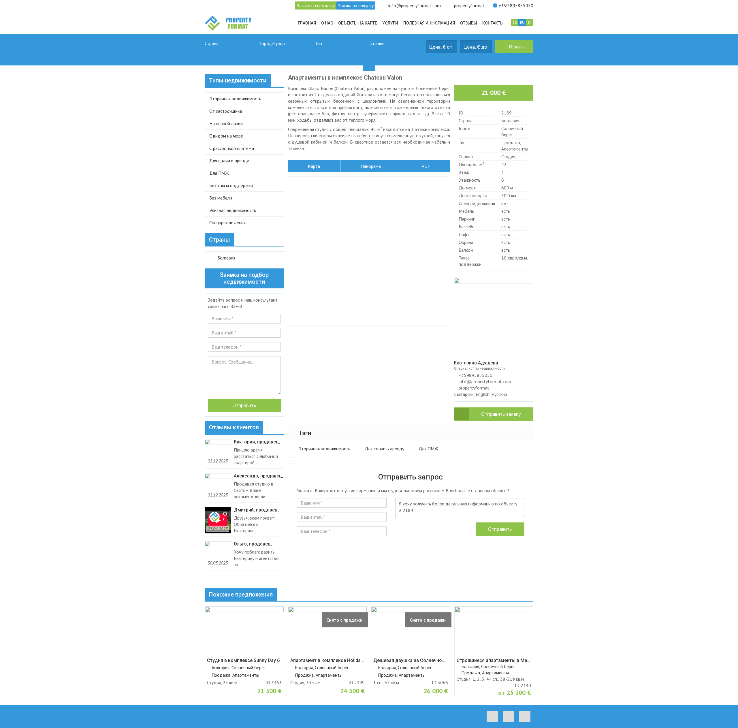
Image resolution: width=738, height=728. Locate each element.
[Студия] (397, 53)
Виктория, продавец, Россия (257, 442)
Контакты (493, 23)
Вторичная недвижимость (324, 449)
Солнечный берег (248, 667)
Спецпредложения (227, 222)
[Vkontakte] (510, 716)
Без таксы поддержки (231, 185)
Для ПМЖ (428, 449)
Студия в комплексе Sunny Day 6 (243, 660)
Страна (212, 43)
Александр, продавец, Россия (258, 476)
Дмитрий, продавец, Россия (256, 510)
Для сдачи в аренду (384, 449)
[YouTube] (526, 716)
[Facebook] (494, 716)
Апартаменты (514, 149)
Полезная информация (429, 23)
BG (515, 22)
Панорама (371, 166)
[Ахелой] (286, 53)
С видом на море (226, 136)
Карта (314, 166)
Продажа (510, 142)
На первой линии (226, 123)
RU (522, 22)
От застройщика (225, 111)
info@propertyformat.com (414, 5)
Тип (318, 43)
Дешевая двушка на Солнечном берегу (410, 660)
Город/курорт (273, 43)
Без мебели (220, 198)
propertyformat (469, 5)
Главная (307, 23)
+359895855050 (475, 375)
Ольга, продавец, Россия (253, 544)
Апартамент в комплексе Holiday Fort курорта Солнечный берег (327, 660)
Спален (377, 43)
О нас (327, 23)
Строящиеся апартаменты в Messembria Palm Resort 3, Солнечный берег (494, 660)
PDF (425, 166)
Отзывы (468, 23)
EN (530, 22)
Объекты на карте (357, 23)
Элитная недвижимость (232, 210)
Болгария (510, 120)
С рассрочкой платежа (231, 148)
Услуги (390, 23)
